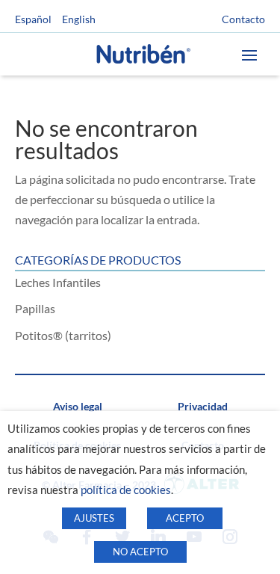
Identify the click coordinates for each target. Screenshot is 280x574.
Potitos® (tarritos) (63, 335)
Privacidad (203, 406)
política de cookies (126, 490)
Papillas (35, 308)
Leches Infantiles (58, 282)
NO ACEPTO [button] (140, 552)
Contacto (243, 19)
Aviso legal (77, 406)
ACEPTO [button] (185, 518)
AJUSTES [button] (94, 518)
